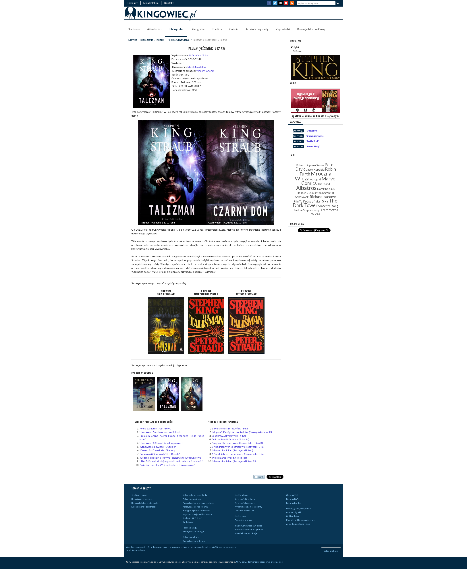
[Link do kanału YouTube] (286, 4)
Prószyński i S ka (315, 201)
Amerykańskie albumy (245, 499)
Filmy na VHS (292, 495)
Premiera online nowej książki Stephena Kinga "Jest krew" (172, 437)
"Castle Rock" (312, 141)
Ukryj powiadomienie (246, 561)
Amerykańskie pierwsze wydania (198, 503)
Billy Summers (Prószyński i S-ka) (230, 428)
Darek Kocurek (326, 188)
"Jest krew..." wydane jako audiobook (160, 432)
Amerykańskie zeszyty (245, 503)
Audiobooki (188, 522)
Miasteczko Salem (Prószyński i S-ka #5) (234, 461)
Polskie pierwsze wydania (195, 495)
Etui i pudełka (292, 516)
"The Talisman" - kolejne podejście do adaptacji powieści (171, 461)
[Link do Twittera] (275, 4)
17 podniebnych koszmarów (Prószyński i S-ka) (238, 446)
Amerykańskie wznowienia (195, 507)
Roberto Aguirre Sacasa (310, 165)
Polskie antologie (191, 537)
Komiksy (217, 29)
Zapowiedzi (283, 29)
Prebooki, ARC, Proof (192, 518)
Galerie (233, 29)
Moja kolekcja (151, 2)
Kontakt (169, 2)
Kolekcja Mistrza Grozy (311, 29)
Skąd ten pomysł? (139, 495)
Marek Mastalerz (197, 66)
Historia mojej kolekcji (141, 499)
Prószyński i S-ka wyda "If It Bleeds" (160, 454)
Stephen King (311, 210)
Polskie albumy (241, 495)
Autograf (315, 179)
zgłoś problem (331, 550)
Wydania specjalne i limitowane (198, 514)
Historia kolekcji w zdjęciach (144, 503)
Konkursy (132, 2)
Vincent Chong (205, 70)
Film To (298, 201)
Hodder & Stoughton (309, 192)
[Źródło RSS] (292, 4)
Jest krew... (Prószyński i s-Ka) (229, 435)
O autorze (134, 29)
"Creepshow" (312, 130)
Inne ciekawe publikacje (246, 533)
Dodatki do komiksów (244, 510)
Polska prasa (240, 516)
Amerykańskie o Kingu (193, 531)
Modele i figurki (293, 512)
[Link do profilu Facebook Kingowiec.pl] (269, 4)
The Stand (323, 184)
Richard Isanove (323, 196)
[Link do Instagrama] (280, 4)
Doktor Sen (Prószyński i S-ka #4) (230, 439)
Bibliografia (176, 29)
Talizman (297, 51)
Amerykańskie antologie (194, 541)
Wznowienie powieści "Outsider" (158, 446)
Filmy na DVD (292, 499)
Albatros (306, 187)
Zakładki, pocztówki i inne (298, 524)
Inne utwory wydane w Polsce (248, 525)
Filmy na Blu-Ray (294, 503)
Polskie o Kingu (190, 527)
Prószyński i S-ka (198, 55)
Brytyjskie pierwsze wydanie (196, 510)
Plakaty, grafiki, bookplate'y (298, 508)
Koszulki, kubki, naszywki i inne (300, 520)
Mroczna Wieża (313, 176)
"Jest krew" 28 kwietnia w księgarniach (161, 443)
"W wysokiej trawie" (315, 135)
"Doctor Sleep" (313, 146)
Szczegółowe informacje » (270, 561)
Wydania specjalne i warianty (248, 507)
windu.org (140, 550)
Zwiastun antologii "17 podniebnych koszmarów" (167, 464)
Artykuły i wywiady (257, 29)
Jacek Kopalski (315, 169)
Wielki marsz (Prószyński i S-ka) (229, 457)
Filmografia (197, 29)
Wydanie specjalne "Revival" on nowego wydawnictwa (170, 457)
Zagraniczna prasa (243, 520)
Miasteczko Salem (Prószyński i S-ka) (232, 450)
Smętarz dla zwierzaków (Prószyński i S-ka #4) (237, 443)
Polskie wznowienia (178, 39)
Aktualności (154, 29)
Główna (132, 39)
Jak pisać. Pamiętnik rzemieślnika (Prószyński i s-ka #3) (242, 432)
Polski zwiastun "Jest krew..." (156, 428)
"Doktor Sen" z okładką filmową (157, 450)
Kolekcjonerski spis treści (143, 507)
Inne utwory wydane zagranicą (249, 529)
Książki (160, 39)
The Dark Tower (315, 203)
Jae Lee (298, 210)
